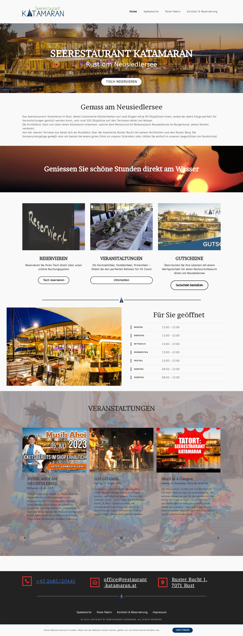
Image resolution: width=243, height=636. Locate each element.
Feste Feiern (172, 11)
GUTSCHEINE (189, 258)
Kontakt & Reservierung (202, 11)
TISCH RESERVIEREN (121, 82)
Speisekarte (151, 11)
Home (133, 11)
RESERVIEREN (54, 258)
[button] (24, 537)
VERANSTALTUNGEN (121, 258)
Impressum (159, 612)
